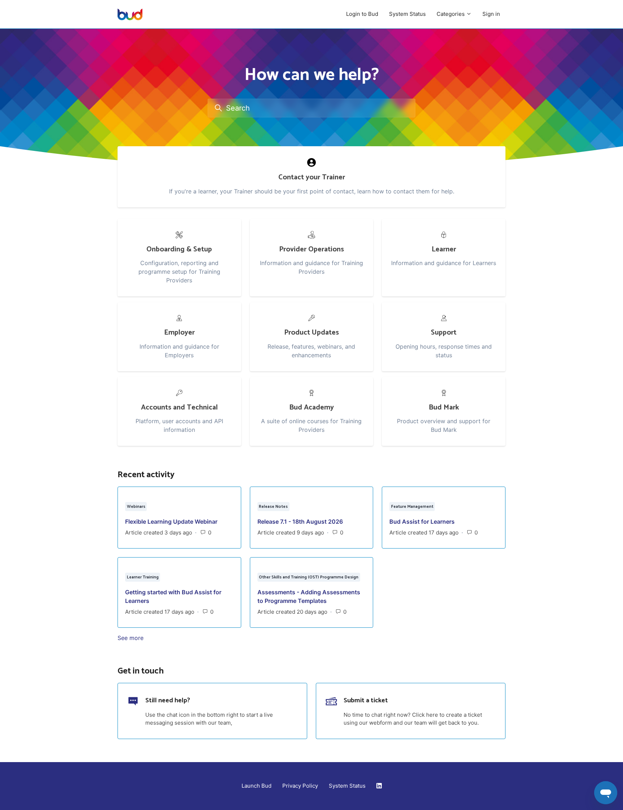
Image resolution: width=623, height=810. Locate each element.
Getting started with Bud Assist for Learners (173, 596)
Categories (451, 13)
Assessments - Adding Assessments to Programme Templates (308, 596)
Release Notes (273, 506)
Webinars (136, 506)
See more (166, 637)
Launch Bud (256, 785)
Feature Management (412, 506)
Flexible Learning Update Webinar (171, 521)
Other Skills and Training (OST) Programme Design (308, 577)
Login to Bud (362, 13)
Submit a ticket (366, 700)
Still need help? (167, 700)
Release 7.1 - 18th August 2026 (300, 521)
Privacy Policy (300, 785)
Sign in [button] (491, 13)
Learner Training (143, 577)
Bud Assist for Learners (422, 521)
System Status (407, 13)
